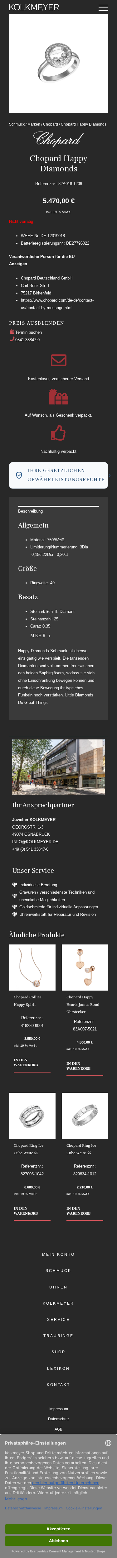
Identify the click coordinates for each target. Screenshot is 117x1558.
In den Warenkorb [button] (26, 1063)
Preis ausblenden (36, 323)
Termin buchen (28, 332)
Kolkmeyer (58, 1303)
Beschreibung (30, 511)
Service (58, 1319)
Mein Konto (58, 1254)
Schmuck (17, 124)
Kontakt (58, 1385)
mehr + (40, 636)
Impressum (58, 1409)
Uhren (58, 1287)
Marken (33, 124)
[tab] (58, 511)
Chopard (50, 124)
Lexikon (58, 1368)
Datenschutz (58, 1419)
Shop (58, 1352)
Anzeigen (18, 263)
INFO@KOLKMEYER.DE (35, 841)
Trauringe (58, 1336)
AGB (58, 1429)
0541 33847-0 (27, 339)
